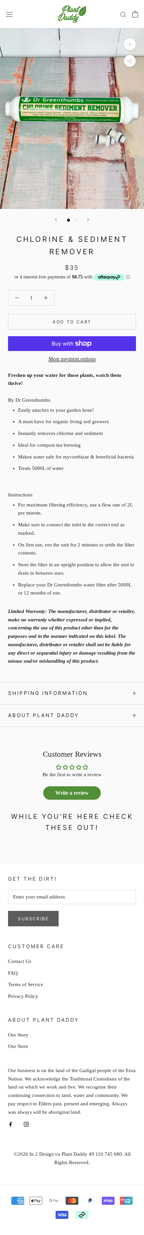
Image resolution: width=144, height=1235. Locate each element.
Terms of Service (25, 984)
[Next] (88, 219)
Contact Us (19, 961)
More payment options (72, 358)
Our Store (18, 1046)
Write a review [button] (72, 793)
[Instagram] (26, 1124)
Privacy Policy (23, 996)
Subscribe (33, 918)
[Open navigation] (9, 14)
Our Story (18, 1035)
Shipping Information (48, 693)
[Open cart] (135, 14)
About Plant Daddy (43, 715)
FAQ (13, 973)
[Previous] (56, 219)
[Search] (123, 14)
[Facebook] (10, 1124)
